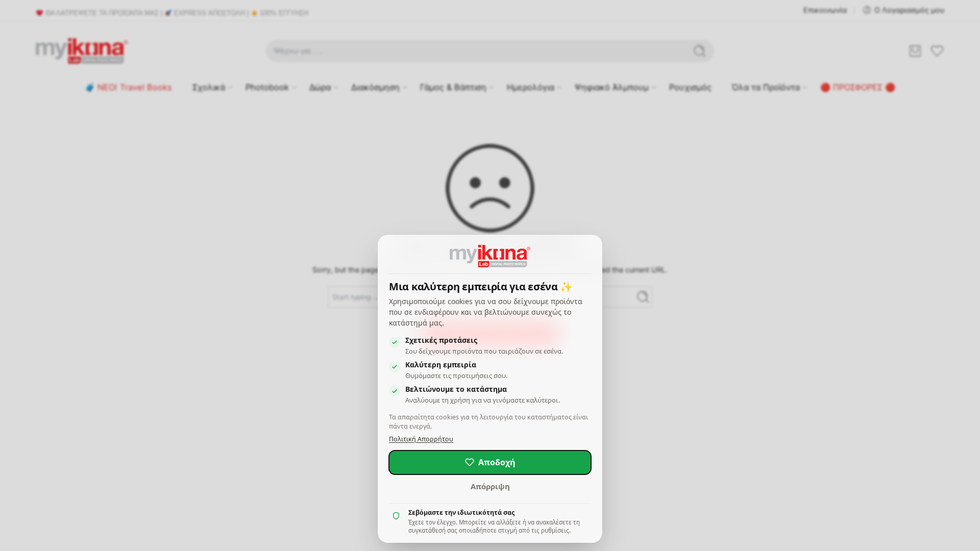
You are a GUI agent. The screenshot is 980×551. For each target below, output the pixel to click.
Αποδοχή (497, 462)
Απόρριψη (490, 486)
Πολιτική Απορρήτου (421, 439)
